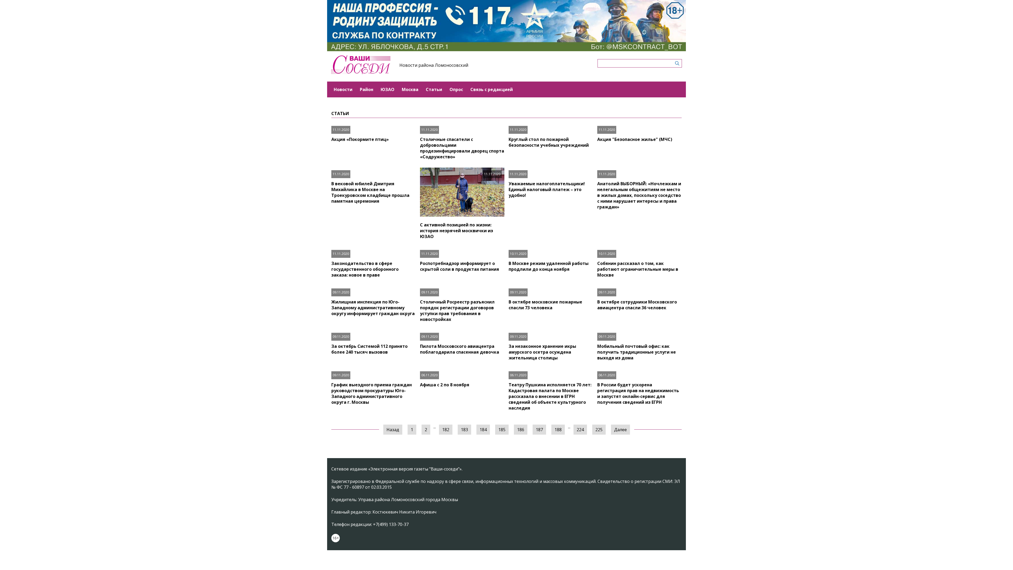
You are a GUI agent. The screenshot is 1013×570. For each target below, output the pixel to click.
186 (520, 430)
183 (464, 430)
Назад (392, 430)
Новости (343, 89)
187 (539, 430)
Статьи (434, 89)
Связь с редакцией (491, 89)
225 (599, 430)
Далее (620, 430)
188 (558, 430)
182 (445, 430)
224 (580, 430)
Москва (410, 89)
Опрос (456, 89)
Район (366, 89)
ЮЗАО (387, 89)
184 (483, 430)
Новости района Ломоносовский (433, 65)
